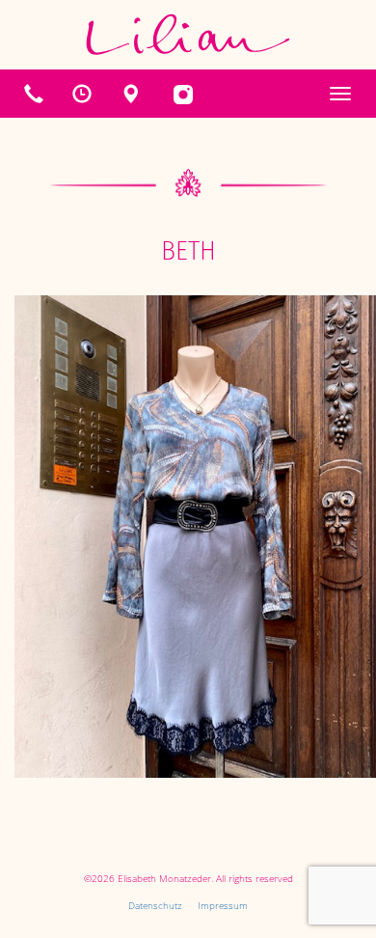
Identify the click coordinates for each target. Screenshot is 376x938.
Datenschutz (155, 905)
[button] (82, 93)
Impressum (223, 905)
